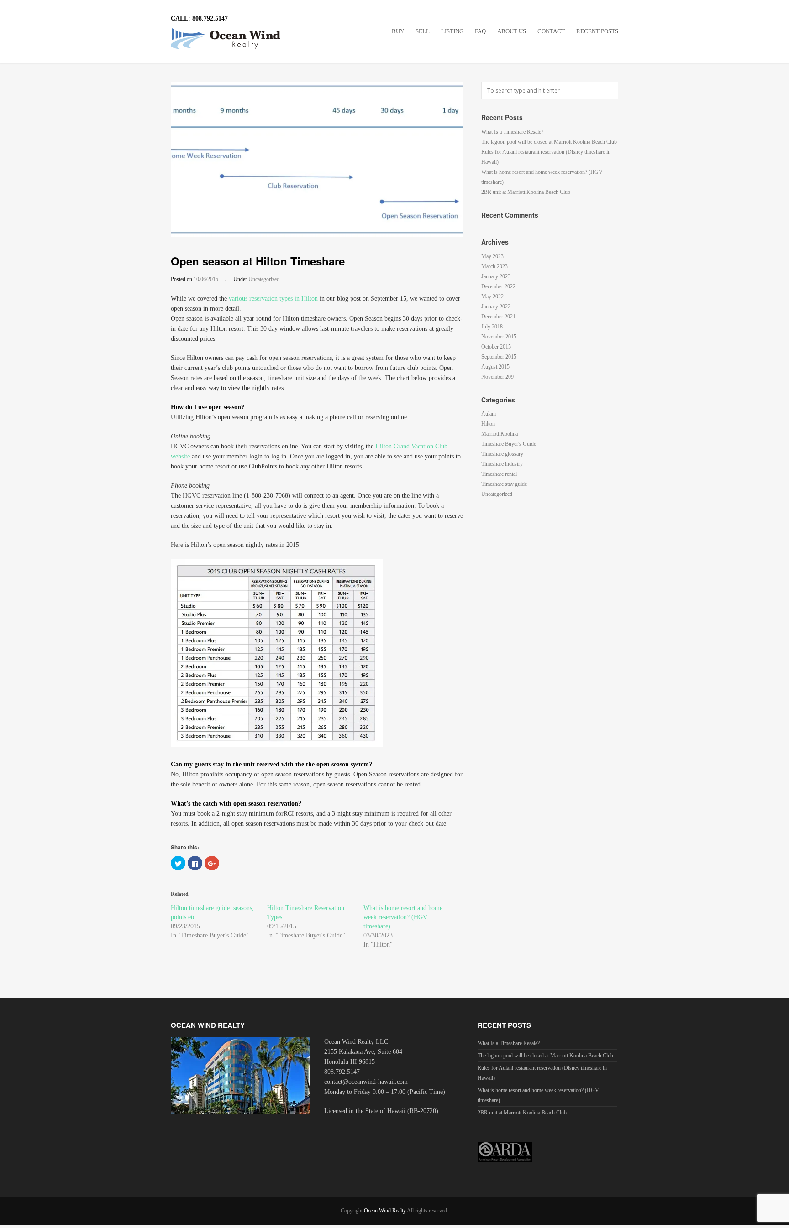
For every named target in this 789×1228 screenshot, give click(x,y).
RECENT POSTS (597, 31)
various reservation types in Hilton (273, 298)
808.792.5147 (342, 1071)
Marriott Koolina (499, 434)
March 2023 (494, 266)
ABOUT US (511, 31)
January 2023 (495, 276)
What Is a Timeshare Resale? (512, 132)
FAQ (480, 31)
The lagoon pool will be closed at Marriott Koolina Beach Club (549, 142)
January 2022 (495, 306)
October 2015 (496, 346)
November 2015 (498, 336)
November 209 (497, 377)
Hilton (488, 424)
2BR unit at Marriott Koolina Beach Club (525, 192)
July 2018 (492, 326)
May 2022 (492, 296)
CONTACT (551, 31)
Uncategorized (263, 279)
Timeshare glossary (502, 454)
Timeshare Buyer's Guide (508, 444)
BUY (398, 31)
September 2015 (498, 357)
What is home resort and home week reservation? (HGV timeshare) (402, 917)
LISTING (452, 31)
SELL (423, 31)
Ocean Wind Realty (385, 1210)
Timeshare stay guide (504, 484)
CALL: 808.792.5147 (199, 18)
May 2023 (492, 256)
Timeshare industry (502, 464)
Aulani (488, 414)
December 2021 (498, 316)
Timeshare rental (499, 474)
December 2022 (498, 286)
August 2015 (495, 367)
